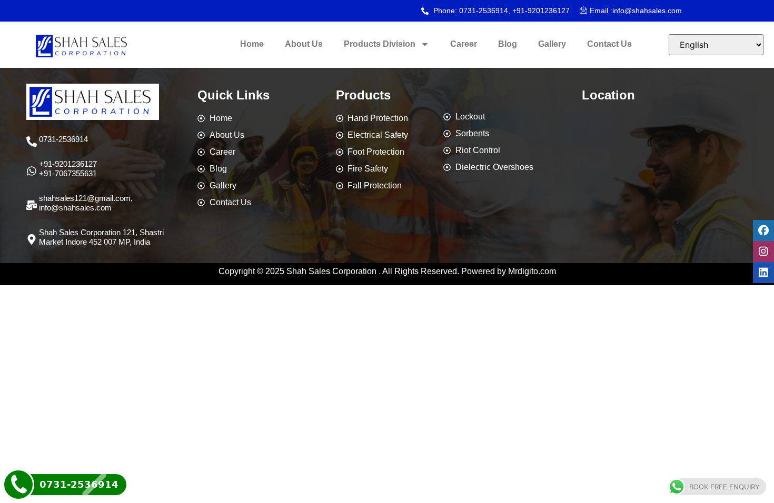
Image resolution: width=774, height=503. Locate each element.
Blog (507, 43)
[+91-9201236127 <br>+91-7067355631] (31, 171)
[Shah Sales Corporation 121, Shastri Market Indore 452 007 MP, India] (31, 239)
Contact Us (609, 43)
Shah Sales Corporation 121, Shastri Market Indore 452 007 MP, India (101, 237)
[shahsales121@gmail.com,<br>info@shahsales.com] (31, 205)
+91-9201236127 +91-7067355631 (68, 168)
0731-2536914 (63, 139)
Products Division (379, 43)
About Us (304, 43)
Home (252, 43)
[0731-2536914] (31, 141)
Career (463, 43)
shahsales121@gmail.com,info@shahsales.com (86, 203)
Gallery (552, 43)
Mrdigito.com (532, 271)
